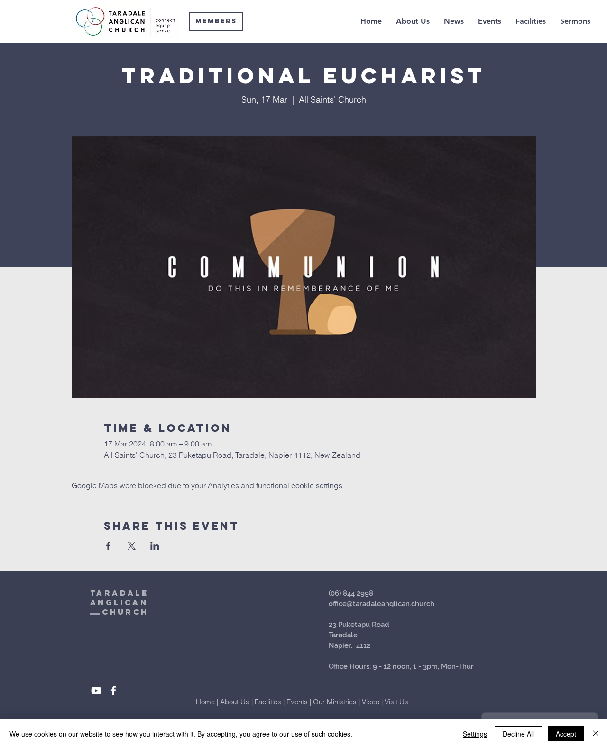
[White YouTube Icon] (96, 690)
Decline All (518, 734)
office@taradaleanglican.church (381, 603)
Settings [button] (475, 734)
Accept (566, 734)
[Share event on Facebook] (108, 546)
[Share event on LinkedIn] (154, 546)
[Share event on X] (131, 546)
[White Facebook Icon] (113, 690)
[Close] (595, 733)
